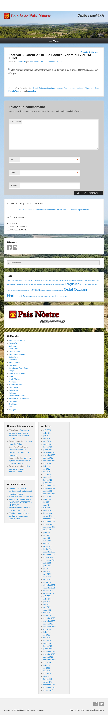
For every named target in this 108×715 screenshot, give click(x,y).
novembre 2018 (49, 687)
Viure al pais (63, 296)
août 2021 (47, 596)
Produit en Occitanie (17, 396)
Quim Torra (28, 296)
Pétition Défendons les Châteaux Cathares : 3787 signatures (19, 452)
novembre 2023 (49, 522)
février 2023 (47, 546)
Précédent (84, 52)
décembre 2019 (49, 651)
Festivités (67, 88)
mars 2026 (47, 444)
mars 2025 (47, 477)
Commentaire (16, 121)
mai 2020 (46, 638)
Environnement (15, 363)
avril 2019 (47, 674)
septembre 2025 (49, 461)
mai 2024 (46, 505)
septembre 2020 (49, 627)
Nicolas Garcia (52, 290)
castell (42, 280)
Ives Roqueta (38, 284)
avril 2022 (47, 574)
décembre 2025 (49, 452)
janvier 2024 (47, 516)
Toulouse (51, 296)
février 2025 (47, 480)
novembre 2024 (49, 488)
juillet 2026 (47, 433)
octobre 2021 (48, 591)
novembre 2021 (49, 588)
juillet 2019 (47, 665)
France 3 (13, 284)
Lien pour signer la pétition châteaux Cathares (19, 469)
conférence (68, 280)
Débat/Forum (14, 357)
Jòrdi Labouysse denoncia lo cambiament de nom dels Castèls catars (20, 516)
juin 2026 (46, 436)
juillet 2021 (47, 599)
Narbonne (43, 290)
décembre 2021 (49, 585)
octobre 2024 (48, 491)
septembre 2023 (49, 527)
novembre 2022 (49, 555)
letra (81, 284)
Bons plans (46, 88)
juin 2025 (46, 469)
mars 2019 (47, 676)
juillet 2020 (47, 632)
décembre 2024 (49, 486)
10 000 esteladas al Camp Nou (21, 497)
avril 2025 (47, 474)
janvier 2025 (47, 483)
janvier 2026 (47, 450)
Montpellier (16, 290)
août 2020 (47, 629)
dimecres (80, 280)
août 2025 (47, 463)
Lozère (85, 284)
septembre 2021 (49, 593)
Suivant (96, 52)
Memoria (12, 382)
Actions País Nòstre (16, 340)
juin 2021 (46, 602)
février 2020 (47, 646)
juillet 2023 (47, 533)
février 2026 (47, 447)
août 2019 (47, 662)
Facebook (9, 247)
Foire (97, 280)
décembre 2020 (49, 618)
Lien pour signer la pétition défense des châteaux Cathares (20, 460)
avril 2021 (47, 607)
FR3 (8, 284)
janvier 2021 (47, 615)
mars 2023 (47, 544)
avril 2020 (47, 640)
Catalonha (55, 280)
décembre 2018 (49, 685)
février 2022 (47, 580)
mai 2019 (46, 671)
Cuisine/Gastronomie (17, 354)
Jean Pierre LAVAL (49, 284)
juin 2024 (46, 502)
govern (31, 284)
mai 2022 (46, 571)
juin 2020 (46, 635)
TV (56, 296)
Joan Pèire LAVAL (36, 62)
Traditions (13, 404)
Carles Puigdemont (34, 280)
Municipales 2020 (25, 290)
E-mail (13, 172)
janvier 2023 (47, 549)
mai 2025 (46, 472)
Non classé (13, 387)
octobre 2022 (48, 557)
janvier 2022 (47, 582)
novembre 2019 (49, 654)
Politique (12, 393)
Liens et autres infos (17, 374)
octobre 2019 (48, 657)
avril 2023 (47, 541)
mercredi (91, 284)
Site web (14, 185)
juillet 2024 (47, 499)
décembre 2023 (49, 519)
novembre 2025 (49, 455)
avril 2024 (47, 508)
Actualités (37, 88)
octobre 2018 (48, 690)
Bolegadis (18, 280)
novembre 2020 (49, 621)
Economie (13, 360)
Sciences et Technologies (19, 399)
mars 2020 (47, 643)
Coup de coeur (57, 88)
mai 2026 (46, 438)
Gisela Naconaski (22, 284)
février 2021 (47, 613)
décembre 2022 (49, 552)
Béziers (24, 280)
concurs (61, 280)
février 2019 (47, 679)
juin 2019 (46, 668)
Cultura (74, 280)
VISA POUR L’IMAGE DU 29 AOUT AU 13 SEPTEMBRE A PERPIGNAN (20, 502)
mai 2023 (46, 538)
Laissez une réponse (55, 62)
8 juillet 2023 (11, 280)
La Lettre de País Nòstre (18, 368)
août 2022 (47, 563)
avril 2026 (47, 441)
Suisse (46, 296)
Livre (11, 376)
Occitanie (60, 290)
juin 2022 (46, 569)
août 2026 (47, 430)
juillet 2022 (47, 566)
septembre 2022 (49, 560)
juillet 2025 (47, 466)
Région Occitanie (37, 296)
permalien (32, 91)
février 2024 (47, 513)
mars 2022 (47, 577)
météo (36, 289)
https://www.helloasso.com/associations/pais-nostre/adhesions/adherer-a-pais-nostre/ (54, 210)
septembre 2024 (49, 494)
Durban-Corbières (89, 280)
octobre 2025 (48, 458)
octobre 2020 (48, 624)
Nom (12, 159)
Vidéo (11, 407)
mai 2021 (46, 604)
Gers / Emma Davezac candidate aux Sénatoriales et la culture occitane (20, 491)
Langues (75, 88)
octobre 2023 (48, 524)
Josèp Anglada (59, 284)
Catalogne (48, 280)
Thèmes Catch (98, 710)
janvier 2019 (47, 682)
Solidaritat (13, 401)
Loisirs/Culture (85, 88)
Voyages (12, 410)
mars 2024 (47, 510)
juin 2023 (46, 535)
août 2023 (47, 530)
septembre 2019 (49, 660)
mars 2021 (47, 610)
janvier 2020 (47, 649)
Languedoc (72, 284)
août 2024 (47, 497)
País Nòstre (13, 390)
